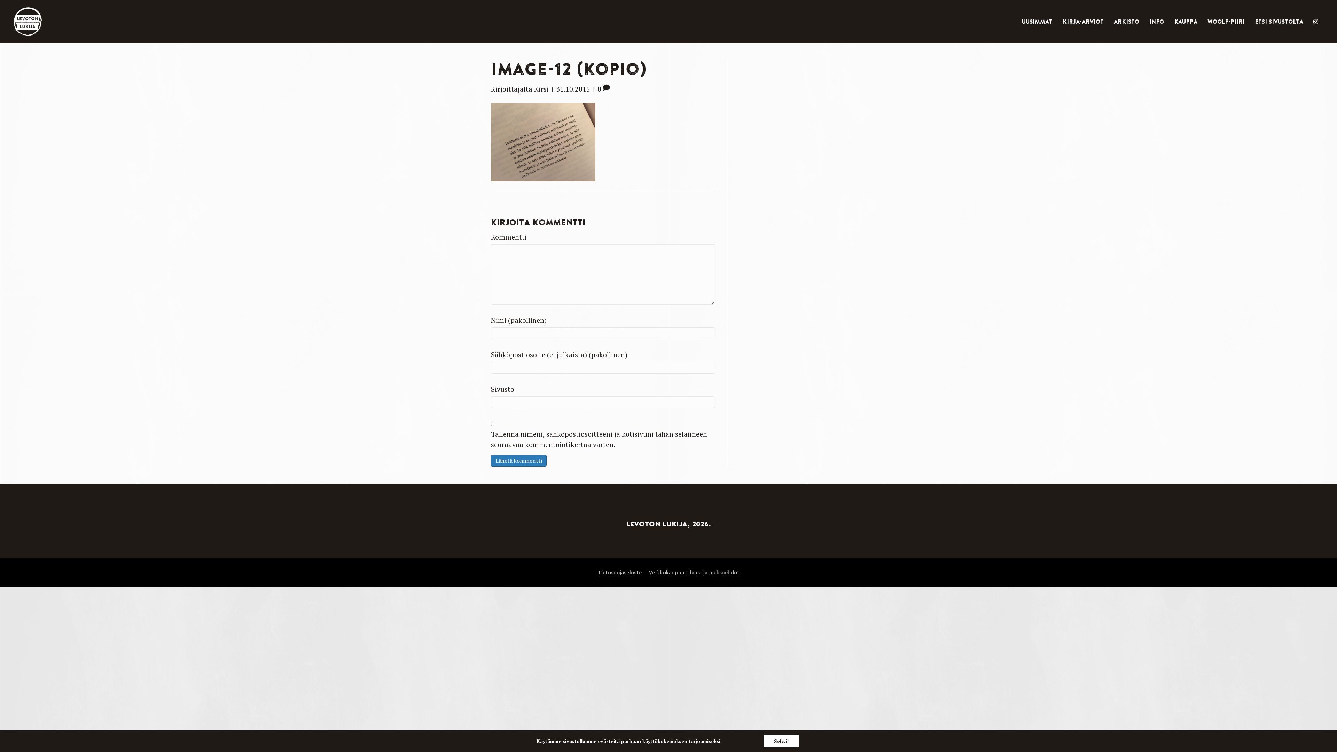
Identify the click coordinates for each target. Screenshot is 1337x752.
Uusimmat (1037, 21)
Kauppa (1185, 21)
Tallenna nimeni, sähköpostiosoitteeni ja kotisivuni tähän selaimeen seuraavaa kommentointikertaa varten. (599, 439)
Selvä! (781, 741)
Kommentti (509, 237)
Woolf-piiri (1226, 21)
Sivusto (502, 389)
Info (1156, 21)
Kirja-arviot (1083, 21)
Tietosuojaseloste (619, 572)
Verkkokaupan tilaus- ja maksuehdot (694, 572)
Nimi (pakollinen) (519, 320)
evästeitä (609, 741)
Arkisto (1126, 21)
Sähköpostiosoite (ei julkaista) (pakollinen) (559, 354)
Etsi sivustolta (1279, 21)
